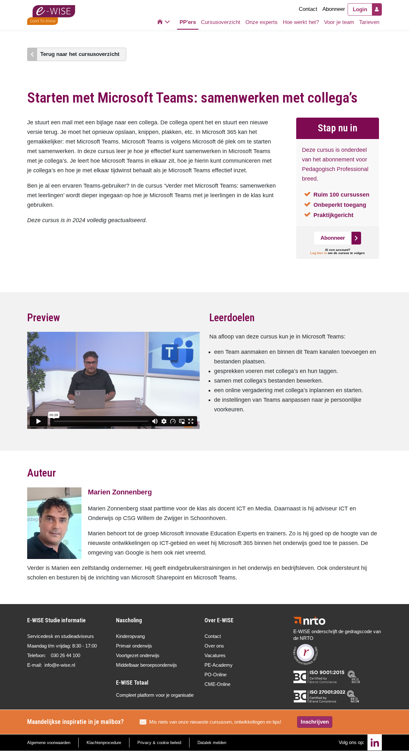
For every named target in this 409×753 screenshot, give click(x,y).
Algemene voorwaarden (48, 742)
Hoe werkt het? (301, 22)
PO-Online (215, 674)
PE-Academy (218, 665)
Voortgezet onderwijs (137, 655)
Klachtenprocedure (104, 742)
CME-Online (217, 684)
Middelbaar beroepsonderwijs (146, 665)
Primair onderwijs (134, 645)
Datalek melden (211, 742)
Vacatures (215, 655)
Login (360, 9)
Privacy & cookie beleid (159, 742)
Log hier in (318, 253)
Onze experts (261, 22)
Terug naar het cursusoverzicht (80, 54)
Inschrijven (315, 722)
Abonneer (333, 9)
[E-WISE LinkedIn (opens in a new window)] (374, 742)
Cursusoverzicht (220, 22)
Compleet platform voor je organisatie (155, 695)
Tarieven (369, 22)
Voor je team (339, 22)
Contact (308, 9)
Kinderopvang (130, 636)
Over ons (214, 645)
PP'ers (188, 22)
